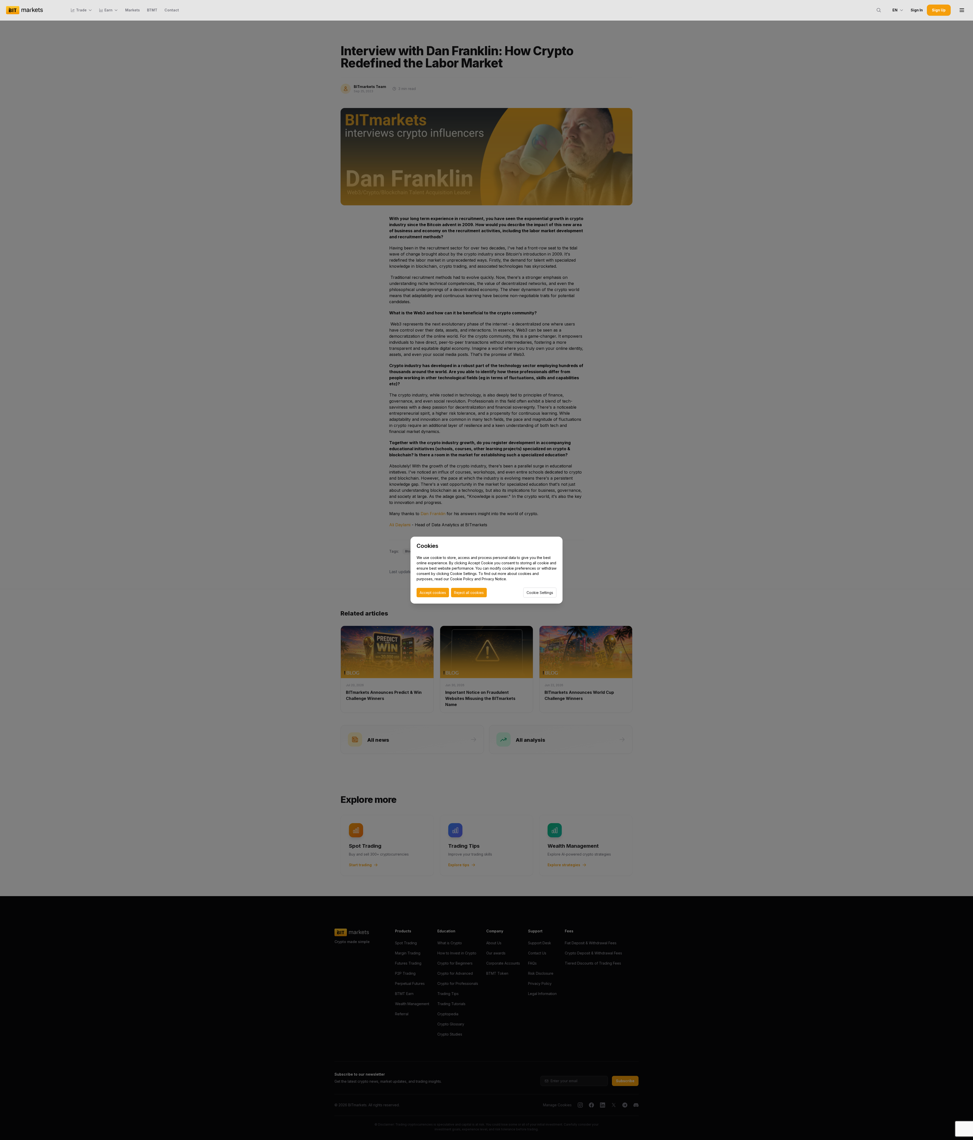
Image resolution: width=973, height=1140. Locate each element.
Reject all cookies (469, 592)
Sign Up (939, 10)
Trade (81, 10)
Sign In (917, 10)
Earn (108, 10)
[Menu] (962, 10)
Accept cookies (433, 592)
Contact (171, 10)
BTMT (152, 10)
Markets (132, 10)
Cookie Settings (540, 592)
